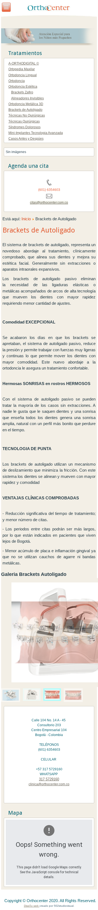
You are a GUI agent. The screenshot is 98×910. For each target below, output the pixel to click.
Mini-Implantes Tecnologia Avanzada (35, 133)
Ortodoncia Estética (22, 86)
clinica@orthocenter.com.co (49, 784)
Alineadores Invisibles (27, 98)
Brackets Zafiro (22, 92)
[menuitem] (10, 695)
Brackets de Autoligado (25, 110)
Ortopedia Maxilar (21, 69)
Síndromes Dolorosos (24, 127)
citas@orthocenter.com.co (49, 202)
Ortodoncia (16, 81)
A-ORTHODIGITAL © (23, 63)
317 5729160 (49, 779)
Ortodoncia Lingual (22, 75)
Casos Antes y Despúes (26, 139)
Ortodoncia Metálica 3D (25, 104)
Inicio (26, 218)
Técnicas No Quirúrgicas (26, 115)
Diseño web (31, 905)
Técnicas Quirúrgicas (24, 121)
